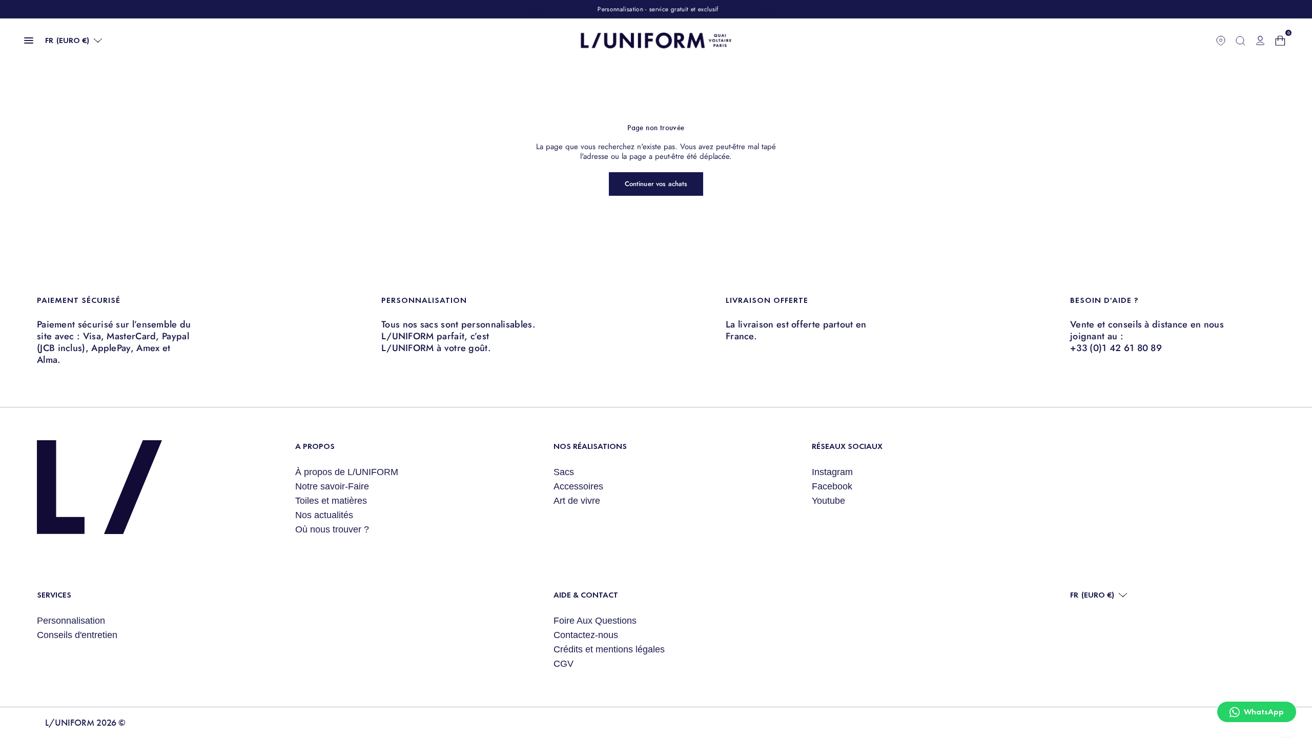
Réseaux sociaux (847, 446)
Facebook (832, 486)
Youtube (828, 501)
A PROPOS (315, 446)
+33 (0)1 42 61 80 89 (1116, 348)
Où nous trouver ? (332, 529)
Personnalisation (71, 621)
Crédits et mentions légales (609, 649)
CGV (563, 664)
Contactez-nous (586, 635)
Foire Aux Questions (595, 621)
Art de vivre (577, 501)
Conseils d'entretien (77, 635)
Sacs (564, 472)
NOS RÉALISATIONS (590, 446)
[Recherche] (1240, 40)
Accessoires (578, 486)
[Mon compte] (1260, 40)
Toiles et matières (331, 501)
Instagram (832, 472)
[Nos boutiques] (1221, 40)
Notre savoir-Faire (332, 486)
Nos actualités (324, 515)
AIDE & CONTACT (586, 594)
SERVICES (54, 594)
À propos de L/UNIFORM (346, 472)
